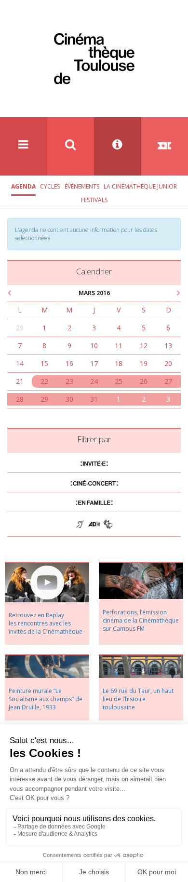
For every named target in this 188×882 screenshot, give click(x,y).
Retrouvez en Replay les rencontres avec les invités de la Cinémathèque (45, 623)
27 (168, 381)
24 (94, 381)
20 (168, 363)
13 (168, 345)
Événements (82, 186)
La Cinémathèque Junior (140, 186)
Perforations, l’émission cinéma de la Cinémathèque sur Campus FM (141, 620)
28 (20, 399)
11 (118, 345)
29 (20, 327)
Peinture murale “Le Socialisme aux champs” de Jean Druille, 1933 (45, 699)
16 (69, 363)
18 (118, 363)
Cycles (50, 186)
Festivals (94, 200)
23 (69, 381)
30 (69, 399)
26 (144, 381)
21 (20, 381)
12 (144, 345)
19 (144, 363)
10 (94, 345)
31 (94, 399)
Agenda (23, 186)
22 (44, 381)
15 (44, 363)
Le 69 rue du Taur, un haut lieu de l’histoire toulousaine (138, 699)
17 (94, 363)
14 (20, 363)
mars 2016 (94, 293)
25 (118, 381)
